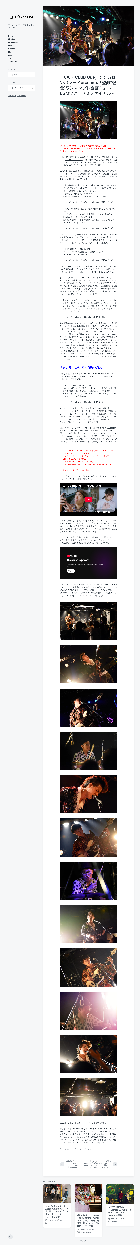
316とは (11, 59)
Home (10, 36)
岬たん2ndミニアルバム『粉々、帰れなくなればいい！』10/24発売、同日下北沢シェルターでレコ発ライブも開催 (88, 1220)
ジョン (89, 353)
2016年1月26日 (107, 202)
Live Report (13, 42)
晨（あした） (110, 348)
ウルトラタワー (77, 441)
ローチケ (76, 470)
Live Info (11, 39)
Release (11, 49)
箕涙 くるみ (100, 334)
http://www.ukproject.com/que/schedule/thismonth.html (87, 464)
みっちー (74, 340)
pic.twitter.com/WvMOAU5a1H (93, 196)
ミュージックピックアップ (84, 422)
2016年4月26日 (99, 317)
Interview (12, 46)
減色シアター (85, 334)
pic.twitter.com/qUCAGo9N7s (75, 222)
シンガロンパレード (73, 160)
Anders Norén (92, 1241)
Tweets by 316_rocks (17, 96)
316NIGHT (12, 62)
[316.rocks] (21, 16)
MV (9, 52)
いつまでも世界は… (100, 1123)
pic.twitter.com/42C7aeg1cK (75, 254)
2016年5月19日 (99, 402)
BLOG (10, 55)
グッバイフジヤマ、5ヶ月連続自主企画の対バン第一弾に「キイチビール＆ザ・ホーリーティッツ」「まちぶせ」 (56, 1211)
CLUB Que (103, 411)
